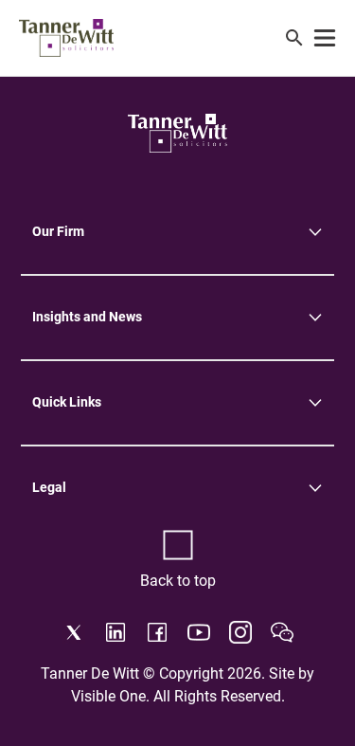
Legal (49, 487)
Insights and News (87, 316)
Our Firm (58, 231)
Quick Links (66, 401)
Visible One (108, 696)
